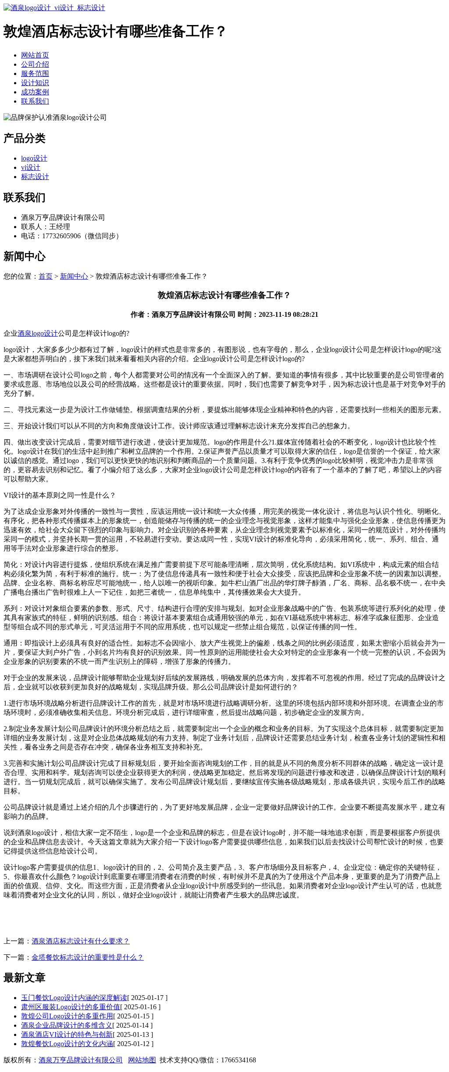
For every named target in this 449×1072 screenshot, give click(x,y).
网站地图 (142, 1060)
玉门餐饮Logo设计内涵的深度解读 (74, 997)
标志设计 (35, 176)
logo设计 (34, 158)
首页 (46, 276)
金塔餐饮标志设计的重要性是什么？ (88, 957)
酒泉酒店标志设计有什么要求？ (81, 941)
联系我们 (35, 101)
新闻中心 (74, 276)
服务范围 (35, 73)
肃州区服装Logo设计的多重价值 (70, 1007)
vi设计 (30, 167)
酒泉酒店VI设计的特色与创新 (67, 1034)
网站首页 (35, 55)
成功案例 (35, 92)
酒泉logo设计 (38, 333)
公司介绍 (35, 64)
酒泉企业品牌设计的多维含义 (66, 1025)
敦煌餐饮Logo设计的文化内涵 (67, 1043)
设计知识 (35, 82)
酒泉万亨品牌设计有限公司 (81, 1060)
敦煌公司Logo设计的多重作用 (67, 1016)
